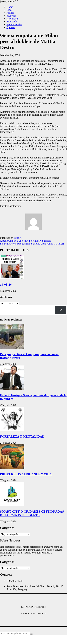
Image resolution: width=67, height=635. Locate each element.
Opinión (11, 27)
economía (11, 15)
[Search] (60, 310)
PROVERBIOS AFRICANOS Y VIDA (26, 474)
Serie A (17, 237)
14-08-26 (6, 284)
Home (10, 7)
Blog (9, 9)
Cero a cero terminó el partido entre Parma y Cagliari (32, 243)
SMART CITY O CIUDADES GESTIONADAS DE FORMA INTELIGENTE (32, 513)
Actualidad (12, 18)
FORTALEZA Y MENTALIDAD (22, 436)
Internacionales (14, 24)
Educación (12, 21)
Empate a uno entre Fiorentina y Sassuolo (25, 240)
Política (10, 12)
